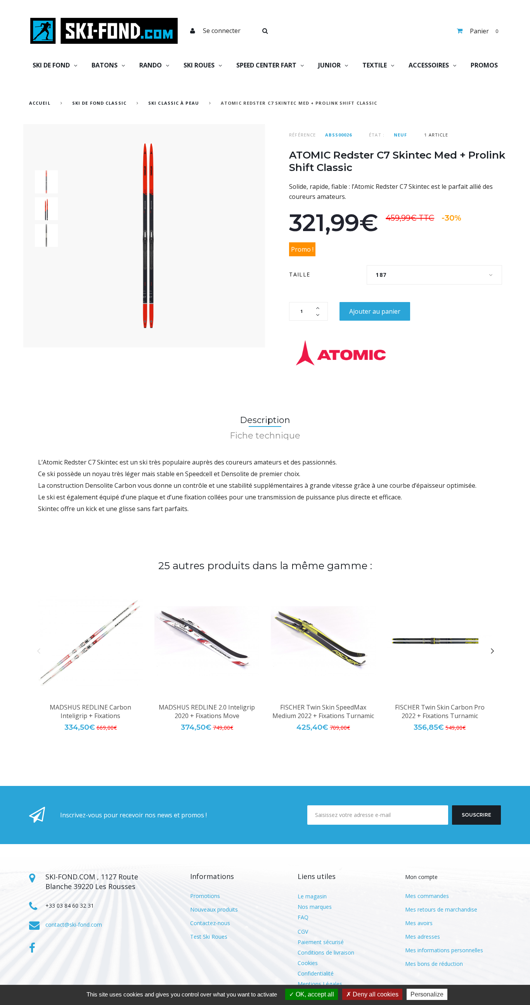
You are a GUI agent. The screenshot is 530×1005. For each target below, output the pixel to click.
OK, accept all (314, 994)
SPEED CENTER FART (266, 65)
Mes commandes (427, 896)
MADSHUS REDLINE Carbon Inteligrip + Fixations (90, 711)
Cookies (308, 963)
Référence (302, 135)
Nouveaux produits (214, 909)
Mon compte (421, 877)
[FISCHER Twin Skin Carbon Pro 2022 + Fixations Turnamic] (439, 641)
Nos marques (315, 906)
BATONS (105, 65)
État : (377, 135)
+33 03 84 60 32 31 (69, 905)
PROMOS (484, 65)
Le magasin (312, 896)
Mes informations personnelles (444, 950)
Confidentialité (316, 973)
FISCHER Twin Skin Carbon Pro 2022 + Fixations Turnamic (440, 711)
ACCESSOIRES (429, 65)
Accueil (39, 103)
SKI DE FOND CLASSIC (99, 103)
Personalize (426, 994)
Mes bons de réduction (434, 963)
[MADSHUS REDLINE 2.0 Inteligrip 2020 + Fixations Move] (206, 641)
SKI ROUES (199, 65)
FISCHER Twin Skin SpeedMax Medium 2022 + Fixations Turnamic (323, 711)
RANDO (150, 65)
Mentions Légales (320, 984)
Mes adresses (422, 936)
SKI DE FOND (51, 65)
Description (265, 420)
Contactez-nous (210, 923)
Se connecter (222, 30)
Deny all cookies (374, 994)
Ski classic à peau (173, 103)
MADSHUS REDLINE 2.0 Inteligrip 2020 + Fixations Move (207, 711)
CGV (303, 931)
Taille (300, 274)
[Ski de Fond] (104, 31)
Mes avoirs (419, 923)
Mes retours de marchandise (441, 909)
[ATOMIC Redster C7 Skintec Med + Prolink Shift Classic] (46, 181)
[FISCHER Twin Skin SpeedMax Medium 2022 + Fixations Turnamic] (323, 641)
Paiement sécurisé (321, 942)
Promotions (205, 896)
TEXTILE (374, 65)
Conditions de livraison (326, 952)
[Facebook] (32, 948)
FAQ (303, 917)
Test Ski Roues (208, 936)
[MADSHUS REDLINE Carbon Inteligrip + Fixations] (90, 641)
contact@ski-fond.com (73, 924)
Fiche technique (265, 435)
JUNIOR (329, 65)
